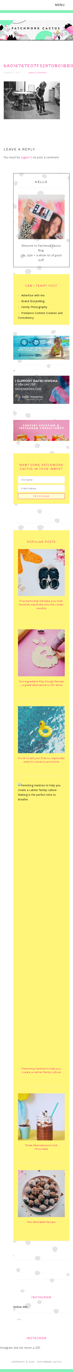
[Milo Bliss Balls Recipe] (41, 1216)
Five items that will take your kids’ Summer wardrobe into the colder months (41, 604)
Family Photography (34, 307)
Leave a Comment (37, 72)
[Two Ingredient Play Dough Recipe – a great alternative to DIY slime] (41, 675)
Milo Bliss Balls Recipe (41, 1221)
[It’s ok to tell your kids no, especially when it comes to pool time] (41, 752)
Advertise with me (33, 295)
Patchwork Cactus (36, 30)
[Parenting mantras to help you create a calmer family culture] (41, 799)
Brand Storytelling (33, 301)
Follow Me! (20, 1307)
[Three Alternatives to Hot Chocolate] (41, 1139)
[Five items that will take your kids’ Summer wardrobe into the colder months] (41, 595)
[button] (62, 5)
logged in (27, 157)
